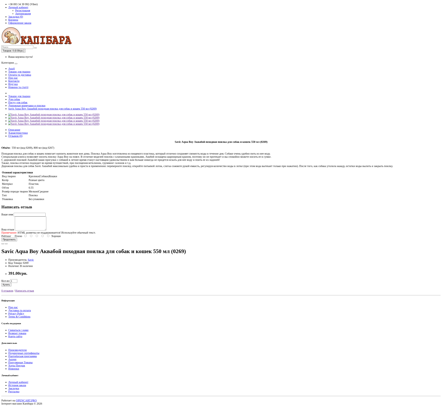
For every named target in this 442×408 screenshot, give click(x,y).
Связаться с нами (18, 330)
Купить (6, 284)
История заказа (17, 385)
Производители (17, 350)
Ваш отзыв (7, 229)
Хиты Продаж (16, 365)
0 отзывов (7, 290)
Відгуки (13, 84)
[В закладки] (2, 243)
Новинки (13, 368)
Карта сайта (15, 336)
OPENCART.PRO (26, 400)
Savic (31, 259)
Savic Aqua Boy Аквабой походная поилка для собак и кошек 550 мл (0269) (52, 108)
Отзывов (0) (15, 136)
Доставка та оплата (19, 310)
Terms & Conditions (19, 316)
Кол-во (5, 280)
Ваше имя (7, 214)
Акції (11, 68)
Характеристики (18, 132)
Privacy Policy (16, 313)
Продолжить (9, 239)
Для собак (14, 99)
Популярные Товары (20, 362)
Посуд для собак (17, 102)
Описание (14, 129)
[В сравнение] (6, 243)
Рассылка (13, 391)
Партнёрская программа (22, 356)
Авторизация (23, 13)
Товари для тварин (19, 71)
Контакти (14, 81)
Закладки (13, 388)
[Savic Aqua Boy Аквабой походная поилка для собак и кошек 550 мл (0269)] (53, 114)
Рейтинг (6, 236)
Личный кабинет (18, 382)
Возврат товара (17, 333)
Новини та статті (18, 87)
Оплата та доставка (19, 74)
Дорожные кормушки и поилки (26, 105)
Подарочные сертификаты (23, 353)
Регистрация (22, 10)
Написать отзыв (24, 290)
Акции (12, 359)
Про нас (13, 77)
